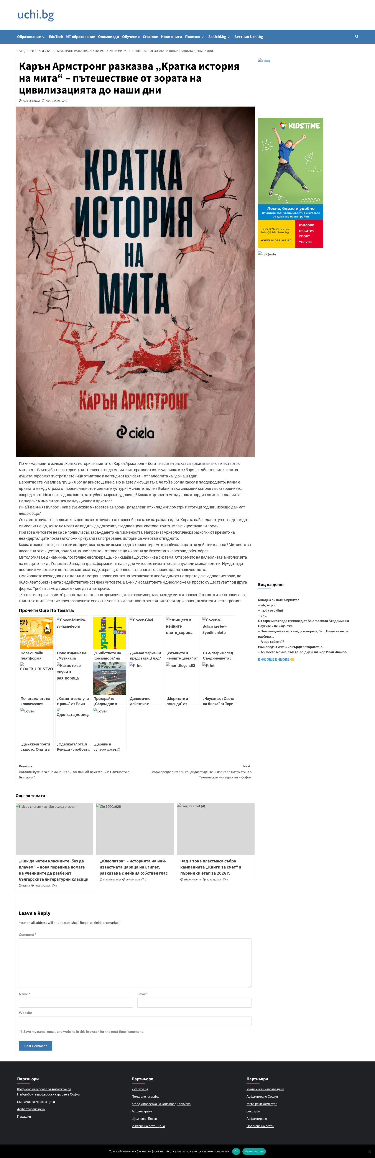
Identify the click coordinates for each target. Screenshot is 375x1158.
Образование (29, 36)
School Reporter (112, 880)
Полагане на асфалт (147, 1096)
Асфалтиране (142, 1111)
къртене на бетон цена (148, 1126)
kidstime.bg (140, 1089)
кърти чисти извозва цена (36, 1102)
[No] (369, 1151)
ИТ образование (80, 36)
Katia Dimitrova (31, 100)
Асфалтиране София (262, 1096)
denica (26, 886)
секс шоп (253, 1111)
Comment (27, 934)
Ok (236, 1151)
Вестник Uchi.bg (248, 36)
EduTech (56, 36)
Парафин (24, 1116)
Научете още (254, 1151)
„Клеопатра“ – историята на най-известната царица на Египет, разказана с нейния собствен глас (134, 867)
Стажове (150, 36)
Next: (201, 772)
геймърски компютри (262, 1104)
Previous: (74, 772)
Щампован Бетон (144, 1118)
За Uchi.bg (217, 36)
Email (142, 994)
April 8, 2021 (53, 100)
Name (24, 994)
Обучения (131, 36)
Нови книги (171, 36)
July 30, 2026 (133, 880)
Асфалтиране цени (31, 1109)
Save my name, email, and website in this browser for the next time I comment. (83, 1031)
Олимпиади (108, 36)
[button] (357, 36)
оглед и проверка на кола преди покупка (161, 1104)
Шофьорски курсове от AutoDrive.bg (44, 1089)
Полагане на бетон (260, 1126)
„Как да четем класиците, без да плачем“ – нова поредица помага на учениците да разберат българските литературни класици (54, 870)
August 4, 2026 (43, 886)
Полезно (192, 36)
